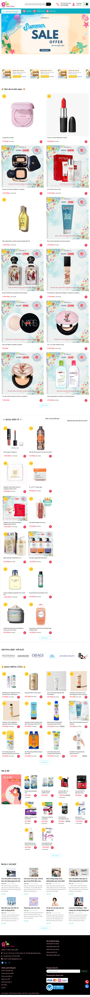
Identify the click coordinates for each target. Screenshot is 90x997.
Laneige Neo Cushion (8, 137)
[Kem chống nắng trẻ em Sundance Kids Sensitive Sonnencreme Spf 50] (56, 740)
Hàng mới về (40, 11)
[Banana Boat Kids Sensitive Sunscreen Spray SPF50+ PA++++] (56, 711)
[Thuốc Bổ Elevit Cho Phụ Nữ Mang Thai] (48, 834)
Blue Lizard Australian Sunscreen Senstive (58, 241)
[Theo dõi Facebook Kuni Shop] (2, 962)
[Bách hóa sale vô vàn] (23, 656)
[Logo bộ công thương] (55, 987)
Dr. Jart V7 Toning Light (35, 487)
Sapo (37, 993)
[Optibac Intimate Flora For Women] (31, 808)
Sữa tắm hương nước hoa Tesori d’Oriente (40, 452)
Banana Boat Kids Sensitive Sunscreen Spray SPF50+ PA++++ (54, 724)
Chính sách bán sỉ (6, 982)
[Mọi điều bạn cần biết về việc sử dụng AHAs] (11, 901)
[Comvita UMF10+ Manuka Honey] (81, 782)
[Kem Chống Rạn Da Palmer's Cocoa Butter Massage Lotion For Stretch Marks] (31, 834)
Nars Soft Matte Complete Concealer (12, 344)
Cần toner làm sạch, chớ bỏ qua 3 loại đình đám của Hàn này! (33, 880)
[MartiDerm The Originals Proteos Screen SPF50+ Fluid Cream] (11, 681)
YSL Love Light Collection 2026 (55, 344)
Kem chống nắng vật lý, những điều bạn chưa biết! (55, 880)
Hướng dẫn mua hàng (52, 943)
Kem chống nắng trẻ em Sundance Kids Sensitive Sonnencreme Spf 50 (53, 753)
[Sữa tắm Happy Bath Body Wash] (40, 543)
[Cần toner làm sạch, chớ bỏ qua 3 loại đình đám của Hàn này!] (34, 872)
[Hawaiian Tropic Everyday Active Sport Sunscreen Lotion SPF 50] (34, 711)
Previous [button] (4, 34)
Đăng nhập (78, 5)
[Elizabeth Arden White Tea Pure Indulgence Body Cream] (15, 473)
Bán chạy (53, 11)
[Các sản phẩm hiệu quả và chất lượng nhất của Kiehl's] (79, 872)
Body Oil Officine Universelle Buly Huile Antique (14, 293)
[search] (48, 4)
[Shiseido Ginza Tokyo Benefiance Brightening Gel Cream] (15, 508)
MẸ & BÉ (5, 771)
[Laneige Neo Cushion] (22, 114)
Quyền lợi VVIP (5, 979)
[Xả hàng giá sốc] (8, 656)
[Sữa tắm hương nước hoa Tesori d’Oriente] (40, 438)
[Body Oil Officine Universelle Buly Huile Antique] (22, 270)
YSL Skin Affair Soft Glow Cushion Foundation (14, 396)
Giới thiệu (4, 985)
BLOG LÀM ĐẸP (8, 864)
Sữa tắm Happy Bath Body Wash (38, 558)
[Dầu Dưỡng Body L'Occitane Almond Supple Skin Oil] (22, 218)
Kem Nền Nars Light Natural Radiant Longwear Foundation (63, 293)
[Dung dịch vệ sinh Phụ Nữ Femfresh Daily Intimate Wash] (40, 614)
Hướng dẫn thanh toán (52, 946)
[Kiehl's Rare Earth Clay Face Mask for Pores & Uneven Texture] (15, 614)
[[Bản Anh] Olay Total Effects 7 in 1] (15, 543)
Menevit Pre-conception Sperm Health (80, 818)
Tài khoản (79, 3)
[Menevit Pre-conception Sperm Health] (81, 808)
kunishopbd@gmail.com (15, 959)
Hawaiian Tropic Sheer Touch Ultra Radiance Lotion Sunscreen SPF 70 (78, 694)
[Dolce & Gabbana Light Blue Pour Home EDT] (15, 578)
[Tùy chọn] (41, 141)
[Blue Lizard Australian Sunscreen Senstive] (67, 218)
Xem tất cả (44, 405)
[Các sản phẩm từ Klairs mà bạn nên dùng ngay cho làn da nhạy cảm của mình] (11, 872)
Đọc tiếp (3, 894)
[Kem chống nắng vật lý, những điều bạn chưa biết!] (56, 872)
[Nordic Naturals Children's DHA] (48, 782)
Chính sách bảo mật (7, 970)
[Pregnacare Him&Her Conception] (48, 808)
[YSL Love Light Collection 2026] (67, 321)
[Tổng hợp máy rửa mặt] (34, 901)
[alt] (52, 656)
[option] (45, 34)
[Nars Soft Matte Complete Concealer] (22, 321)
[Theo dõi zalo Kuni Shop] (6, 962)
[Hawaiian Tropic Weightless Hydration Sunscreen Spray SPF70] (11, 711)
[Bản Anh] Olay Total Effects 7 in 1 (13, 558)
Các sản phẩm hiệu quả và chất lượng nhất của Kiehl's (78, 880)
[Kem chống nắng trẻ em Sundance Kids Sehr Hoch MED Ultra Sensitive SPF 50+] (11, 740)
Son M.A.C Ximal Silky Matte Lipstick (57, 137)
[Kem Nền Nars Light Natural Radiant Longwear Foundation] (67, 270)
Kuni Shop (5, 993)
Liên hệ (3, 988)
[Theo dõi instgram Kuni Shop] (9, 962)
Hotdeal (28, 11)
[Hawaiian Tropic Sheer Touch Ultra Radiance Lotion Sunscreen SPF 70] (79, 681)
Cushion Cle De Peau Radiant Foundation (13, 189)
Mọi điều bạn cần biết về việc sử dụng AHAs (10, 909)
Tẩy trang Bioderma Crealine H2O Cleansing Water (60, 396)
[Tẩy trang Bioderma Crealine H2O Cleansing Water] (67, 373)
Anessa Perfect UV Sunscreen (33, 692)
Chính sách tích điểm (7, 973)
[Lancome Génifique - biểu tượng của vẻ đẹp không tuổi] (79, 901)
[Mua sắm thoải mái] (37, 656)
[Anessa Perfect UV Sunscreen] (34, 681)
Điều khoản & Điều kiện (53, 955)
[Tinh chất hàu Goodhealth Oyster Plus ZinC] (65, 808)
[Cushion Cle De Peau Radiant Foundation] (22, 166)
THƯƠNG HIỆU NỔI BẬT (12, 650)
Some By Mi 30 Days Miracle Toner (38, 593)
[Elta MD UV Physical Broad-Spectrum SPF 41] (79, 740)
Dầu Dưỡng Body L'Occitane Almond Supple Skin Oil (16, 241)
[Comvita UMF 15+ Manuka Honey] (65, 782)
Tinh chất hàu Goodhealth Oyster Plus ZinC (63, 818)
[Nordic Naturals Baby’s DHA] (31, 782)
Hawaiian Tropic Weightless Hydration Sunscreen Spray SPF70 (9, 724)
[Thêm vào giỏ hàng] (86, 193)
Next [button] (86, 34)
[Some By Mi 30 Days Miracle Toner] (40, 578)
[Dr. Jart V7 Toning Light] (40, 473)
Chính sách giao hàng (52, 949)
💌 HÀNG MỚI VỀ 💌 (12, 419)
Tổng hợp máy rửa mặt (32, 908)
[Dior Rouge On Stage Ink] (15, 438)
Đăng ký (84, 971)
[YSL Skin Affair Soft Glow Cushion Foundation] (22, 373)
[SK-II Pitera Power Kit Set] (67, 166)
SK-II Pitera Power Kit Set (54, 189)
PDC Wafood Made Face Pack (37, 522)
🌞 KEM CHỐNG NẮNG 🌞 (13, 667)
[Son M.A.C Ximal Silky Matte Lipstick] (67, 114)
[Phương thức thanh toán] (57, 980)
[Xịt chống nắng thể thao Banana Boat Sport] (34, 740)
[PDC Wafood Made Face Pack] (40, 508)
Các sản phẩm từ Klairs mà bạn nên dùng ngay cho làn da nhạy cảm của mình (10, 880)
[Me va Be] (11, 789)
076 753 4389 (64, 5)
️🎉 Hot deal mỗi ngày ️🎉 (13, 89)
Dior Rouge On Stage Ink (10, 452)
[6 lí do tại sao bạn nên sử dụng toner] (56, 901)
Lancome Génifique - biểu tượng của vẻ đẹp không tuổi (79, 909)
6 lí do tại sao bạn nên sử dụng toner (55, 909)
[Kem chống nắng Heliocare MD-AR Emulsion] (56, 681)
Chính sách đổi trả (51, 952)
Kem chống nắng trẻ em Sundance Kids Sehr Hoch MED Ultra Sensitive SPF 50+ (10, 753)
